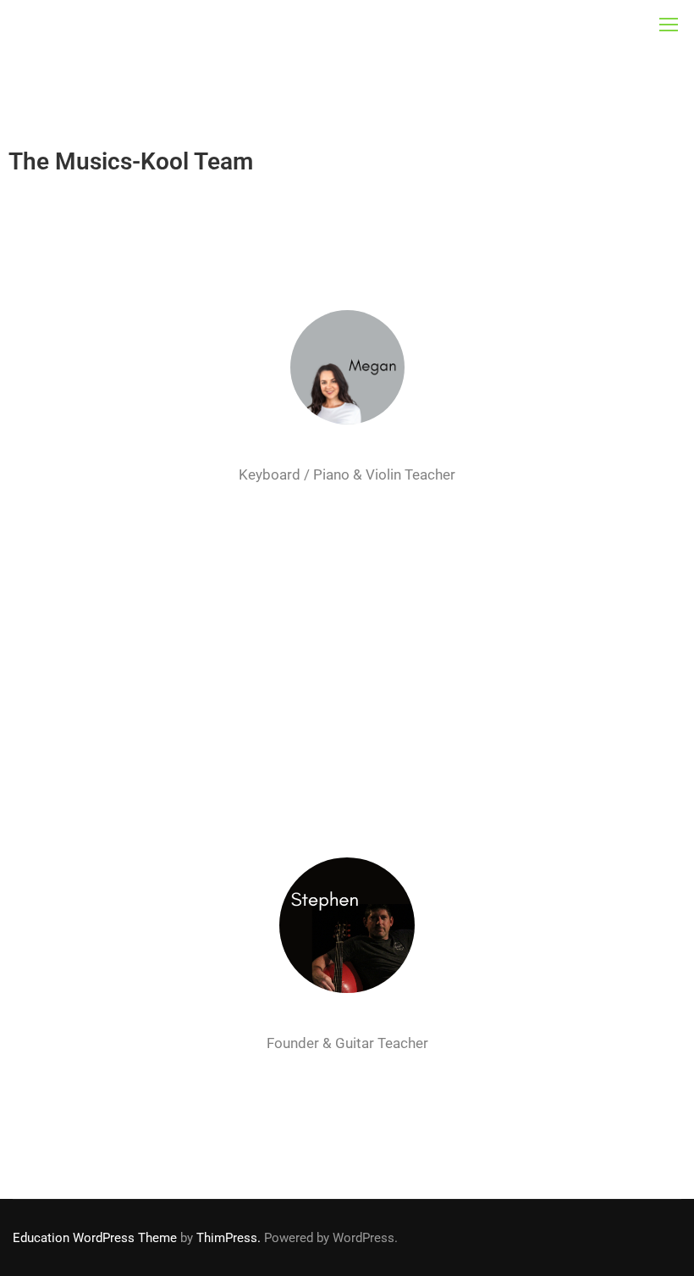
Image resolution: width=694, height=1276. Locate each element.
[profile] (347, 452)
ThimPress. (228, 1237)
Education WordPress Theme (95, 1237)
